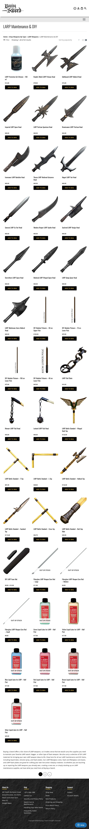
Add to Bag (12, 87)
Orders (69, 792)
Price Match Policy (52, 805)
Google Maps (7, 803)
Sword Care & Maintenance (29, 803)
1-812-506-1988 (29, 792)
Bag (82, 8)
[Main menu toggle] (84, 19)
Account (78, 8)
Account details (72, 796)
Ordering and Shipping (54, 802)
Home (5, 37)
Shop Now (49, 792)
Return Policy (50, 809)
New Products (51, 799)
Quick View (7, 73)
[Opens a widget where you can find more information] (81, 825)
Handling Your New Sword (33, 807)
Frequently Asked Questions (30, 812)
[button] (85, 9)
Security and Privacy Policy (33, 799)
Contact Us (28, 796)
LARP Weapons (33, 37)
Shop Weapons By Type (17, 37)
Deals (48, 796)
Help (75, 8)
